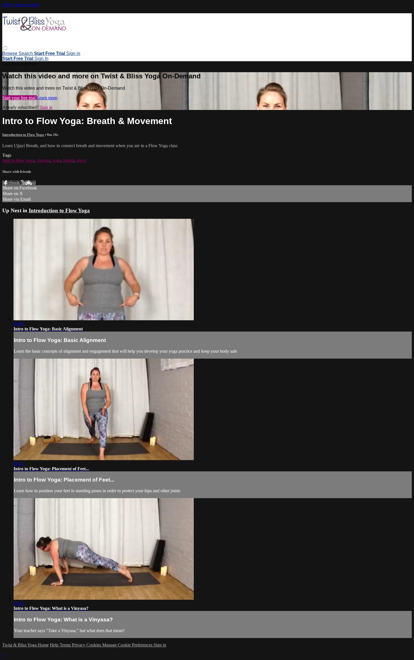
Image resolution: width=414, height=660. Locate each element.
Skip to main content (20, 4)
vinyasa (43, 160)
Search (26, 53)
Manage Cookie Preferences (127, 645)
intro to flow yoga (18, 160)
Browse (10, 53)
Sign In (41, 58)
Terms (66, 645)
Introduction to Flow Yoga (23, 135)
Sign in (73, 53)
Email (30, 182)
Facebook (11, 182)
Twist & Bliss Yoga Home (25, 645)
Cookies (94, 645)
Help (55, 645)
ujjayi (81, 160)
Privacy (79, 645)
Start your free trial (19, 97)
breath (68, 160)
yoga (56, 160)
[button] (5, 48)
